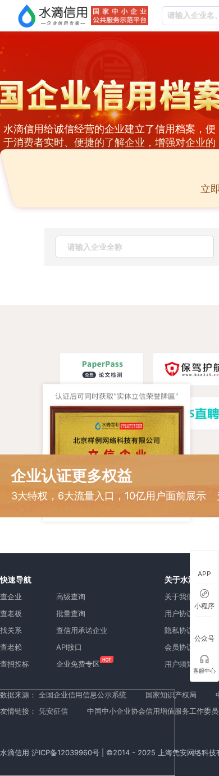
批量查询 (70, 613)
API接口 (69, 646)
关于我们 (179, 596)
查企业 (11, 596)
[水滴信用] (53, 15)
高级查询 (70, 596)
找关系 (11, 630)
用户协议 (179, 613)
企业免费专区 (78, 663)
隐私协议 (179, 630)
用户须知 (179, 663)
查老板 (11, 613)
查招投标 (14, 663)
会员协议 (179, 646)
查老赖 (11, 646)
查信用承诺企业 (81, 630)
